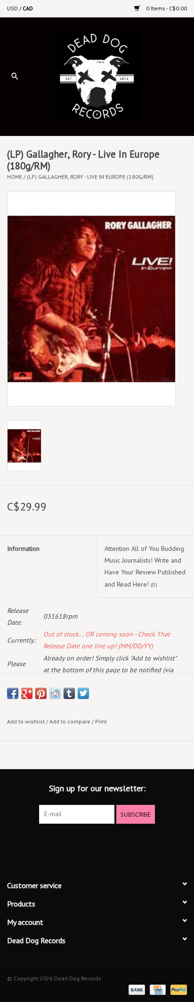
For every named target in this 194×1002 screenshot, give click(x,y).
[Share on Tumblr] (69, 693)
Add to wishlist (26, 721)
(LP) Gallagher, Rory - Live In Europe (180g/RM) (90, 176)
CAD (28, 8)
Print (101, 721)
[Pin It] (41, 693)
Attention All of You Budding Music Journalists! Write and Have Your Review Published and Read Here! (145, 566)
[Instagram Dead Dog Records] (122, 843)
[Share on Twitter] (83, 693)
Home (14, 176)
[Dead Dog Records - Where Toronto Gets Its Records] (111, 76)
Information (23, 548)
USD (13, 8)
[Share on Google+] (26, 693)
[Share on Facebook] (12, 693)
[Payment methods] (135, 989)
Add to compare (70, 721)
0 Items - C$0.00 (166, 8)
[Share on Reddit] (55, 693)
